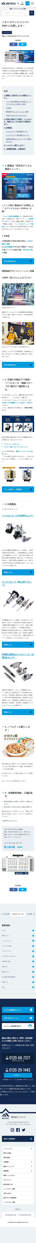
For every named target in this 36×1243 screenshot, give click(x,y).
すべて (4, 930)
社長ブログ (5, 982)
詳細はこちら (8, 572)
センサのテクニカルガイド (9, 956)
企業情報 (6, 1162)
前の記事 (6, 914)
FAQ (3, 987)
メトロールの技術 (7, 946)
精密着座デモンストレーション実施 (17, 111)
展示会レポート (6, 972)
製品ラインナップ (8, 1166)
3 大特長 (8, 108)
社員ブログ (5, 966)
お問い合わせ (7, 1193)
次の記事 (29, 914)
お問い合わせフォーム (11, 1018)
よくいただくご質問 (9, 1189)
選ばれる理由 (7, 1153)
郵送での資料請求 (9, 1139)
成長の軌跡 (6, 1157)
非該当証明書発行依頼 (10, 1215)
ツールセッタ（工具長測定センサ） (17, 131)
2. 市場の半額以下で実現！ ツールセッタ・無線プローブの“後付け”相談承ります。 (18, 121)
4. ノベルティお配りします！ (14, 145)
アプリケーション (7, 951)
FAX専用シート (18, 1075)
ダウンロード (7, 1180)
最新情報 (6, 1171)
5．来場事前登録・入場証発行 (15, 149)
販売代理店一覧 (7, 1184)
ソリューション (7, 1148)
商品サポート (5, 935)
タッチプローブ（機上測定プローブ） (18, 135)
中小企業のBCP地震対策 (8, 977)
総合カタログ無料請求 (9, 1198)
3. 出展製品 (8, 128)
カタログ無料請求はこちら (12, 1010)
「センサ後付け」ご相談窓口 (13, 489)
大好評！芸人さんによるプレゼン (16, 115)
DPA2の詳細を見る (10, 261)
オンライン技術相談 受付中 (12, 1026)
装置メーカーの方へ (9, 1175)
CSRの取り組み (6, 961)
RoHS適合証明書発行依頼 (24, 1215)
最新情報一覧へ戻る (18, 914)
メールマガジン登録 (9, 1202)
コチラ (12, 821)
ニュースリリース (7, 32)
